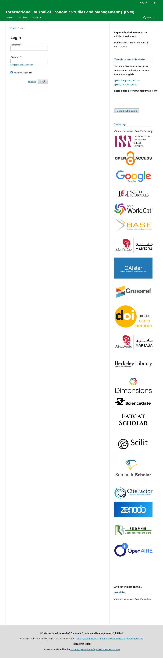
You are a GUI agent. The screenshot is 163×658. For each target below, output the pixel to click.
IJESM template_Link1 (125, 80)
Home (13, 28)
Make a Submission (127, 110)
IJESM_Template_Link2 (126, 84)
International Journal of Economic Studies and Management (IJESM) (70, 11)
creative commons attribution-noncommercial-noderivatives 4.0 (110, 638)
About (35, 17)
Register (144, 2)
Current (10, 17)
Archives (23, 17)
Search (150, 17)
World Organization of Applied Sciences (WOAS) (95, 649)
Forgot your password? (22, 64)
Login (154, 2)
